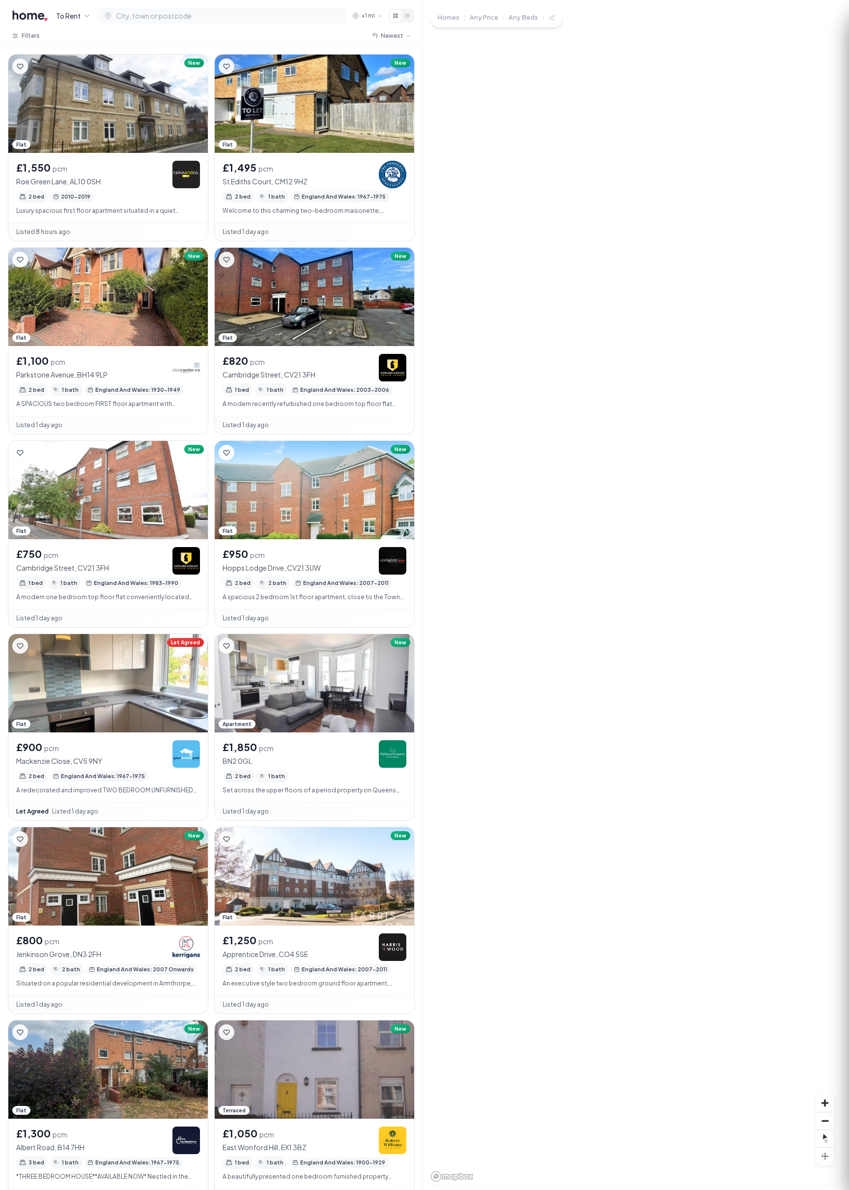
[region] (635, 595)
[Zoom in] (825, 1103)
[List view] (407, 16)
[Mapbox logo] (452, 1176)
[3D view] (825, 1156)
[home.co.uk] (30, 15)
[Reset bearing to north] (825, 1138)
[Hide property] (40, 66)
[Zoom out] (825, 1121)
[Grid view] (395, 16)
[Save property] (20, 66)
